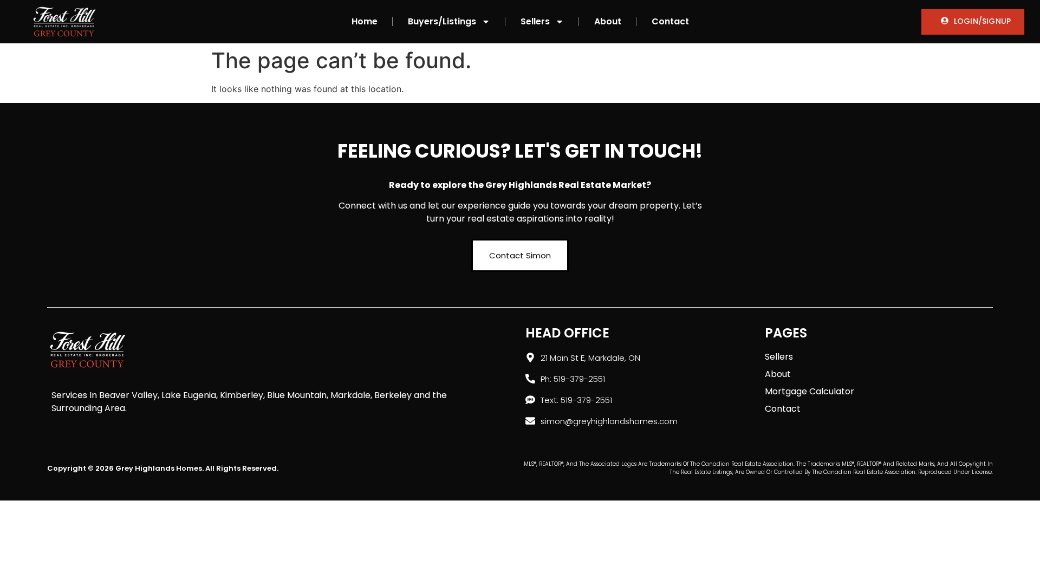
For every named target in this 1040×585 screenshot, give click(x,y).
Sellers (535, 21)
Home (365, 21)
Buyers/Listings (442, 21)
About (607, 21)
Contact (670, 21)
